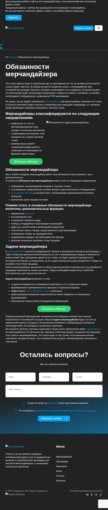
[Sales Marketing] (14, 28)
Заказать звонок (83, 28)
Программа (62, 461)
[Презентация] (1, 48)
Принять (13, 17)
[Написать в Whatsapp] (54, 161)
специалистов (93, 329)
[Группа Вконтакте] (87, 495)
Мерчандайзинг (64, 457)
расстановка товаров (22, 193)
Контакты (61, 480)
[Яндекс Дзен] (100, 495)
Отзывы (60, 476)
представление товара (38, 291)
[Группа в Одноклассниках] (96, 495)
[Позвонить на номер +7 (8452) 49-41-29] (1, 44)
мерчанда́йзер (52, 101)
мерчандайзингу (15, 251)
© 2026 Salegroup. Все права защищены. (26, 491)
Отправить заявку (51, 418)
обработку (53, 403)
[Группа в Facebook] (91, 495)
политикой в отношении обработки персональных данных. (66, 410)
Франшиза (61, 466)
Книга (59, 471)
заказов (29, 213)
